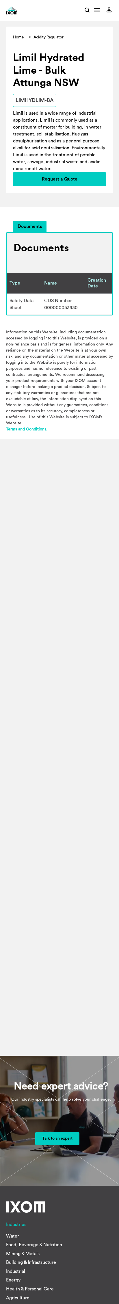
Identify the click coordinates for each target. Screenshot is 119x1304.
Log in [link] (111, 10)
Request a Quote (59, 179)
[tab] (30, 227)
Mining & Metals (23, 1253)
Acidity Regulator (49, 37)
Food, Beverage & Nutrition (34, 1244)
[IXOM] (20, 10)
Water (12, 1236)
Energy (13, 1280)
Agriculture (17, 1298)
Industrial (15, 1271)
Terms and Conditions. (26, 429)
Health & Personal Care (30, 1289)
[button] (97, 11)
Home (18, 37)
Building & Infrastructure (31, 1262)
